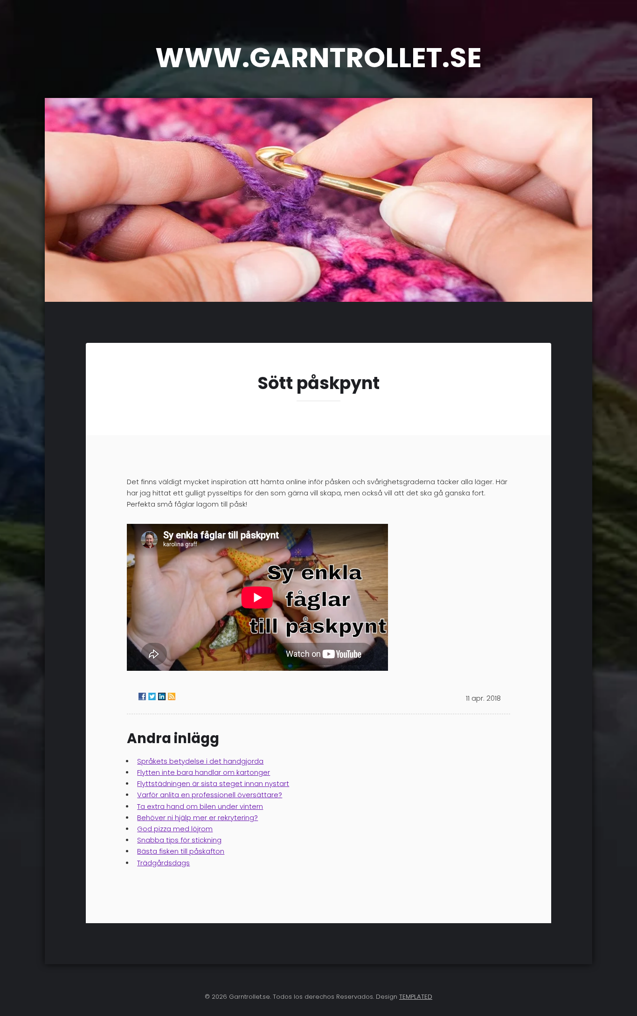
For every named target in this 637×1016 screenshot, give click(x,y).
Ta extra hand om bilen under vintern (200, 806)
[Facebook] (142, 696)
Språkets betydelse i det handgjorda (200, 761)
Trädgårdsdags (163, 863)
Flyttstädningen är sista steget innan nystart (213, 783)
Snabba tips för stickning (179, 840)
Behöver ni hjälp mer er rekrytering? (197, 817)
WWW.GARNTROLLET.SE (318, 57)
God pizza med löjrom (175, 829)
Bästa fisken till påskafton (180, 851)
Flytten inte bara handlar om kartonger (203, 772)
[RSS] (171, 696)
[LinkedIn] (162, 696)
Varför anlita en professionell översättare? (209, 795)
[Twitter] (152, 696)
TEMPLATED (415, 996)
